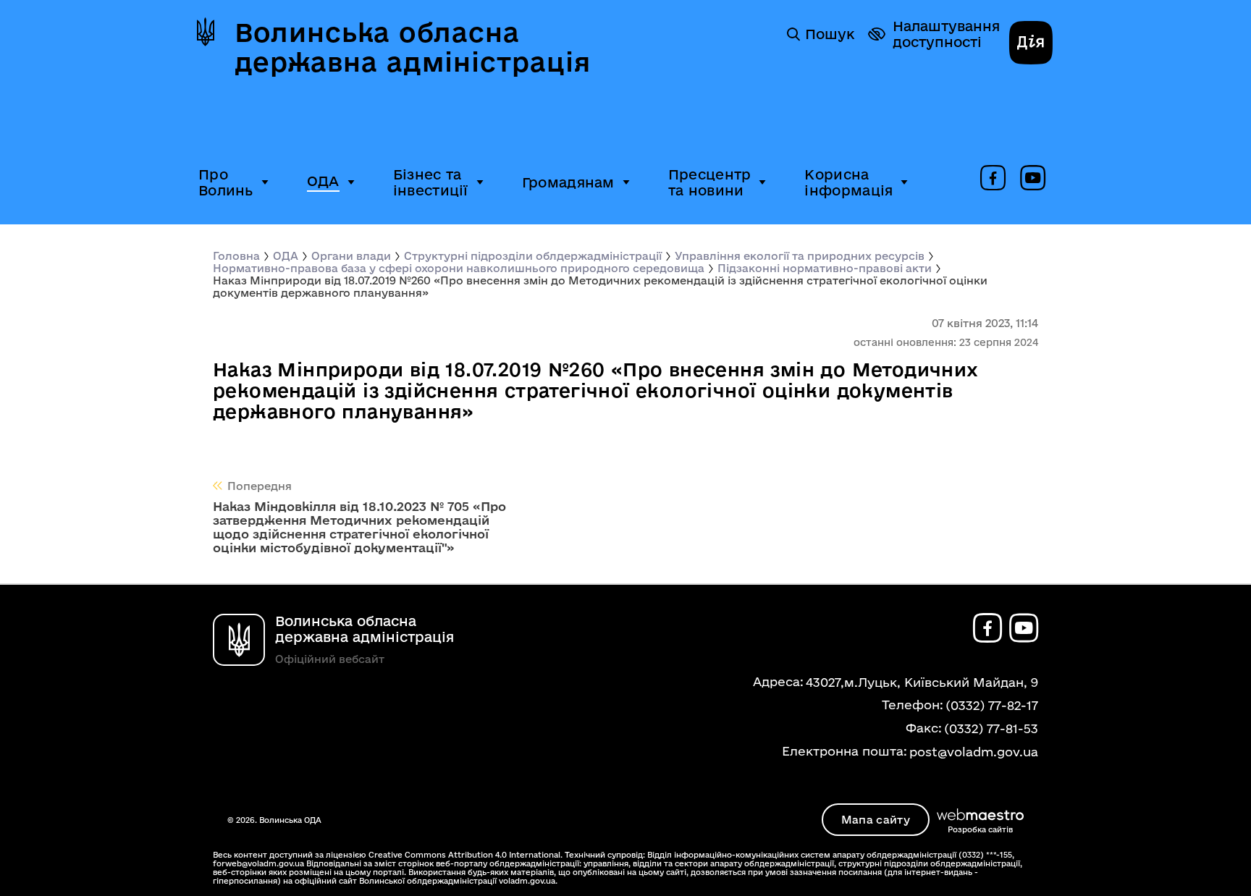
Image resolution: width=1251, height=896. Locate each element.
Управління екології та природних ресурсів (799, 256)
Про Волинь (225, 182)
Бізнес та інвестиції (430, 182)
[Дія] (1031, 44)
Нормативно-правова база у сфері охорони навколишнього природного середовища (458, 268)
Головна (236, 256)
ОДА (323, 181)
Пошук (829, 34)
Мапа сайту (875, 819)
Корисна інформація (848, 182)
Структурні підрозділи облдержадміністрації (533, 256)
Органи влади (351, 256)
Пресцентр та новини (709, 182)
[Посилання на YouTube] (1032, 179)
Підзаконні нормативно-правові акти (824, 268)
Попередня (259, 486)
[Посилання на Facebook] (993, 179)
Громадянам (568, 182)
